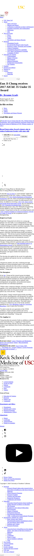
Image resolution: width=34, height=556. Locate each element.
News (9, 35)
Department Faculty (13, 43)
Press (5, 388)
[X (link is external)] (5, 434)
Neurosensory (4, 344)
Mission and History (13, 25)
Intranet (2, 426)
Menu (2, 15)
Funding (6, 66)
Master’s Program (12, 58)
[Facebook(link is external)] (5, 430)
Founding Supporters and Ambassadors (18, 28)
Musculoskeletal (23, 342)
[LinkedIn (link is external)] (5, 471)
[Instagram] (19, 176)
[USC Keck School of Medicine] (12, 7)
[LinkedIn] (7, 183)
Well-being (10, 30)
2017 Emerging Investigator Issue (11, 205)
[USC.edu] (6, 15)
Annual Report (8, 421)
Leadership (7, 420)
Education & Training (10, 54)
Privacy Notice (8, 477)
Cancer (14, 341)
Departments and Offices (7, 404)
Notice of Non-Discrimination (12, 479)
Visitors (6, 390)
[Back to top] (3, 352)
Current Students (8, 382)
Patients (6, 385)
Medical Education (12, 61)
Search (6, 76)
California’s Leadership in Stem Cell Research (20, 27)
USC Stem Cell (8, 20)
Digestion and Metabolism (23, 341)
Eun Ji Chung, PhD (21, 346)
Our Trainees (11, 64)
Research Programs (9, 410)
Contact (6, 71)
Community (7, 386)
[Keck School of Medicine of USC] (17, 364)
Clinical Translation (12, 48)
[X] (5, 186)
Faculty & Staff (8, 383)
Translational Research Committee (17, 49)
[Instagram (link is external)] (5, 437)
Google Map (3, 370)
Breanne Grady (9, 95)
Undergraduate (11, 56)
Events (9, 36)
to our (12, 134)
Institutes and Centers (10, 409)
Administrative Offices (10, 412)
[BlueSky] (5, 143)
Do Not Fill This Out (10, 139)
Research (6, 41)
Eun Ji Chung (11, 193)
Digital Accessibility (9, 423)
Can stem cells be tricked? (8, 349)
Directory (10, 72)
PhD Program (11, 59)
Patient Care (7, 399)
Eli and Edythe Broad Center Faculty (17, 45)
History (6, 418)
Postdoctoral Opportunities (14, 62)
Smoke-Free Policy (9, 480)
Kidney (16, 342)
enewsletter (17, 134)
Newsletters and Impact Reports (16, 40)
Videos (9, 38)
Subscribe (10, 74)
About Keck (3, 415)
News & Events (8, 33)
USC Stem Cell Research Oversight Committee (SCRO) (17, 52)
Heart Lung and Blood (6, 342)
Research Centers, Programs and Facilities (19, 46)
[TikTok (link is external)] (5, 474)
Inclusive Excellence (9, 67)
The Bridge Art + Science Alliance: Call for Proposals (16, 347)
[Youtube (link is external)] (19, 468)
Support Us (7, 69)
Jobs (8, 32)
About (5, 22)
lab (4, 275)
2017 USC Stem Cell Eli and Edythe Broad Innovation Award (16, 202)
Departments (7, 407)
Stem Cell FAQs (12, 23)
